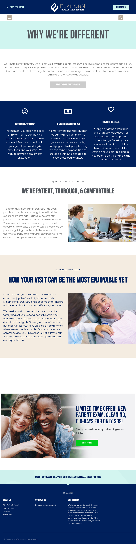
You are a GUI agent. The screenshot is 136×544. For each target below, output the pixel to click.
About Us (7, 499)
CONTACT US (40, 499)
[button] (9, 17)
